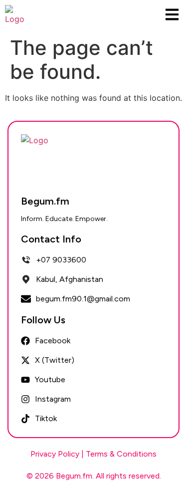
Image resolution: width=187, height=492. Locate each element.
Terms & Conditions (121, 454)
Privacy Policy (54, 454)
